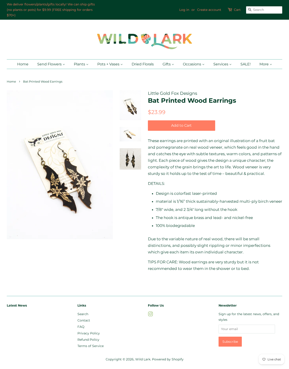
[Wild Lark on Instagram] (150, 315)
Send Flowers (50, 64)
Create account (209, 10)
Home (22, 64)
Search (82, 314)
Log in (184, 10)
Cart (237, 10)
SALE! (245, 64)
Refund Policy (88, 340)
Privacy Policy (88, 333)
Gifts (167, 64)
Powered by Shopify (168, 359)
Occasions (192, 64)
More (264, 64)
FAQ (80, 327)
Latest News (17, 305)
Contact (83, 320)
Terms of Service (90, 346)
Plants (80, 64)
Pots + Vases (108, 64)
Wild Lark (142, 359)
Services (221, 64)
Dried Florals (143, 64)
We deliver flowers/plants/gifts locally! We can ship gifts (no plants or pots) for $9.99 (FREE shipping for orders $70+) (51, 9)
